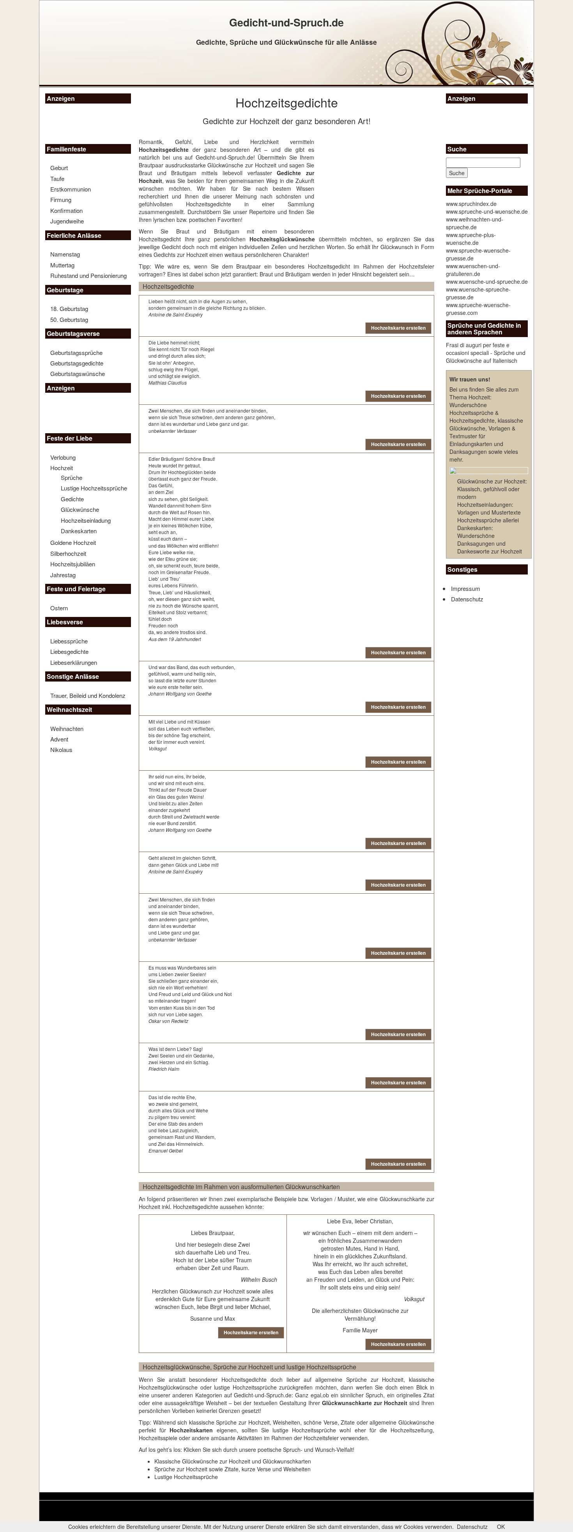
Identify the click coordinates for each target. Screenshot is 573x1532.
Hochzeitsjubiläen (72, 564)
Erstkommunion (70, 189)
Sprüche (71, 477)
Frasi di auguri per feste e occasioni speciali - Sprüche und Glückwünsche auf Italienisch (485, 352)
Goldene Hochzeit (73, 542)
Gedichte (72, 499)
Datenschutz (467, 599)
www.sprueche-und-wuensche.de (487, 211)
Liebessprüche (69, 641)
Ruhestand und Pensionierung (88, 275)
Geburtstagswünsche (77, 373)
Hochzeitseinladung (86, 520)
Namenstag (65, 254)
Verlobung (63, 457)
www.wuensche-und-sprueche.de (487, 281)
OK (501, 1526)
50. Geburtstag (69, 319)
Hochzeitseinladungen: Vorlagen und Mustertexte (489, 508)
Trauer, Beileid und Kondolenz (88, 695)
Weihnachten (66, 728)
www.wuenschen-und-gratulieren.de (473, 270)
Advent (59, 739)
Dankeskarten (79, 531)
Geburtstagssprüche (76, 352)
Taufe (57, 178)
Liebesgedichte (69, 651)
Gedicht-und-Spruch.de (224, 157)
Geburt (59, 167)
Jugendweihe (67, 221)
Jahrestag (63, 575)
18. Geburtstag (69, 308)
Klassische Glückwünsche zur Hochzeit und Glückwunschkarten (232, 1461)
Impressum (465, 588)
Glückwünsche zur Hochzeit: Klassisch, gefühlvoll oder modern (492, 489)
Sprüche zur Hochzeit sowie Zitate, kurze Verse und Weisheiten (232, 1469)
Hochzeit (61, 468)
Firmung (60, 199)
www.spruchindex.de (471, 203)
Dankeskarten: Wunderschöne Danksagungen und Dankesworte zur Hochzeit (489, 539)
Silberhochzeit (68, 553)
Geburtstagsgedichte (76, 363)
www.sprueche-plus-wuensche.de (471, 238)
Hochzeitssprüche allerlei (488, 520)
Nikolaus (61, 749)
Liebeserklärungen (73, 662)
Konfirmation (66, 210)
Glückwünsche (80, 509)
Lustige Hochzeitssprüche (94, 488)
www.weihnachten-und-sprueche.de (474, 223)
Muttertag (62, 265)
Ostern (59, 608)
